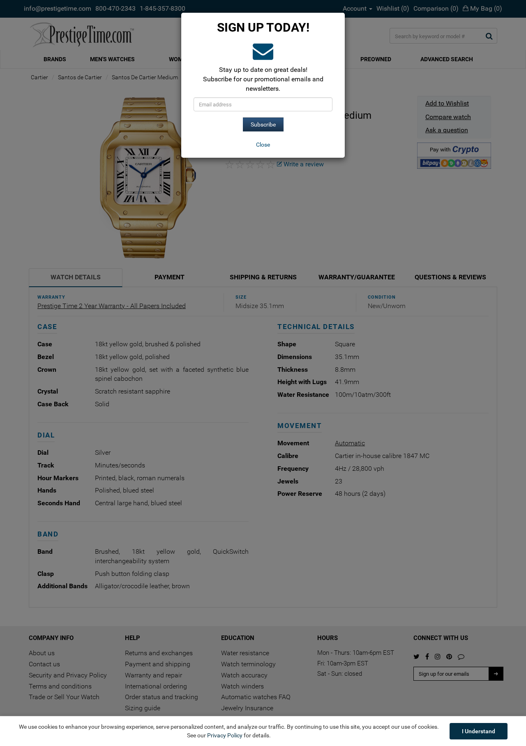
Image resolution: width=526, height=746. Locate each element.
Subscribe (263, 124)
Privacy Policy (224, 735)
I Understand (478, 731)
